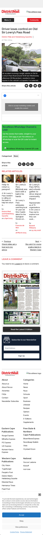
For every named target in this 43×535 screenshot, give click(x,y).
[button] (40, 495)
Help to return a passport (6, 186)
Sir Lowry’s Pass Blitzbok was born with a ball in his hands (21, 190)
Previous (7, 241)
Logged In (18, 264)
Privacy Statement (26, 532)
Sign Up (21, 356)
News (16, 156)
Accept (21, 515)
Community (34, 20)
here (15, 137)
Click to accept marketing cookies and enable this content (21, 107)
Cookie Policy (14, 532)
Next (37, 241)
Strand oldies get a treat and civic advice (9, 247)
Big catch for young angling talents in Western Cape (33, 247)
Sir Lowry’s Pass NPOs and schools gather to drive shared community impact (35, 191)
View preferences (21, 527)
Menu (5, 20)
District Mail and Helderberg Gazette (17, 37)
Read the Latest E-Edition (21, 329)
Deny (21, 521)
